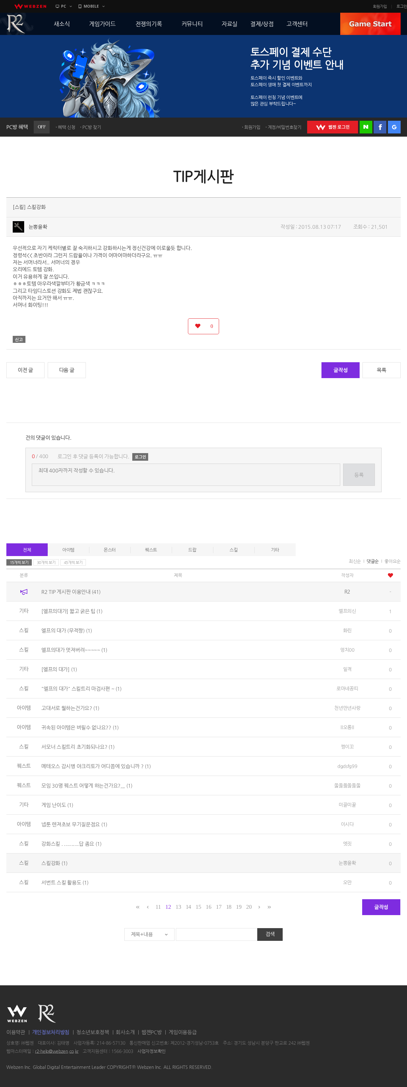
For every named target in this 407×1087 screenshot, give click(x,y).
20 (249, 907)
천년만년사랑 (347, 707)
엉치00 (347, 649)
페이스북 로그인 (380, 127)
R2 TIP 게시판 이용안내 (70, 591)
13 (178, 907)
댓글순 (373, 561)
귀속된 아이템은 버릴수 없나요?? (79, 727)
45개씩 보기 (73, 562)
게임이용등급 (183, 1032)
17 (218, 907)
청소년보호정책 (92, 1032)
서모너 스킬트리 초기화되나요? (77, 747)
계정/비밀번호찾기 (284, 127)
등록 (358, 475)
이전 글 (25, 370)
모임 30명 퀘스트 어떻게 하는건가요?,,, (86, 785)
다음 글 (66, 370)
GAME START (370, 24)
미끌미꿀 (347, 804)
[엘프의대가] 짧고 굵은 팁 (71, 611)
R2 (47, 1013)
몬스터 (110, 549)
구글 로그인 (394, 127)
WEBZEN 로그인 (332, 127)
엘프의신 (347, 611)
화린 (347, 630)
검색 (270, 934)
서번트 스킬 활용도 (64, 882)
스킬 (234, 549)
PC (63, 6)
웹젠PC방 (151, 1032)
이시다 (347, 824)
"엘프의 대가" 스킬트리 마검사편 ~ (81, 688)
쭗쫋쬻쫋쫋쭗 (347, 785)
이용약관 (15, 1032)
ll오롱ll (347, 727)
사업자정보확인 (151, 1051)
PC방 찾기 (91, 127)
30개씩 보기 (46, 562)
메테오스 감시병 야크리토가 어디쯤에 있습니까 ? (96, 766)
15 (198, 907)
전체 (27, 549)
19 (238, 907)
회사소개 (125, 1032)
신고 (19, 339)
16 (208, 907)
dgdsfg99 (347, 766)
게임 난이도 (57, 805)
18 (228, 907)
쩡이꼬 (347, 746)
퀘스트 (151, 549)
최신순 (355, 561)
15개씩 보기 (19, 562)
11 (158, 907)
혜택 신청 (66, 127)
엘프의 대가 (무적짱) (66, 630)
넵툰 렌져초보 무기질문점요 (74, 824)
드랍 (192, 549)
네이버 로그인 (366, 127)
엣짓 (347, 843)
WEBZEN (17, 1013)
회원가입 (380, 6)
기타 (275, 549)
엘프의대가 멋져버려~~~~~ (74, 650)
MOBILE (91, 6)
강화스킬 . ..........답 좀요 (71, 843)
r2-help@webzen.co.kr (57, 1051)
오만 (347, 882)
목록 (381, 370)
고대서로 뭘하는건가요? (70, 708)
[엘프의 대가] (59, 669)
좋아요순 (392, 561)
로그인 (402, 6)
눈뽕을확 (38, 227)
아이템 (68, 549)
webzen (30, 6)
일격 (347, 669)
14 (188, 907)
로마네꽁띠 (347, 688)
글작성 (341, 370)
